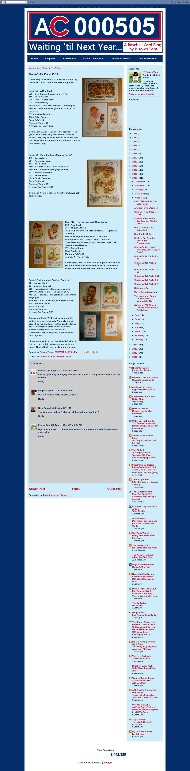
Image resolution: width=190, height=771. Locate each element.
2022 (135, 149)
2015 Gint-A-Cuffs (46, 356)
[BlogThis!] (88, 352)
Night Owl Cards (140, 368)
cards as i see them (142, 387)
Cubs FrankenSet (147, 58)
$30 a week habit (140, 545)
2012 (135, 353)
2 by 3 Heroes (139, 719)
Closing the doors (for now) (144, 596)
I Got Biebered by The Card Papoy (145, 202)
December (140, 181)
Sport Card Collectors (143, 465)
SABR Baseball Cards (143, 421)
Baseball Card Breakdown (145, 377)
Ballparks (50, 58)
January (139, 339)
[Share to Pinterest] (96, 352)
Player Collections (93, 58)
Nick (40, 408)
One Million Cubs (141, 705)
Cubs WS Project (120, 58)
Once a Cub (44, 370)
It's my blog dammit (141, 370)
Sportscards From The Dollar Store (143, 397)
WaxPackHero (139, 518)
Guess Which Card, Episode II (144, 228)
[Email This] (85, 352)
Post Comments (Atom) (55, 495)
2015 (135, 178)
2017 (135, 170)
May (137, 323)
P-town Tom (44, 425)
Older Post (114, 488)
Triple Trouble (138, 511)
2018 (135, 166)
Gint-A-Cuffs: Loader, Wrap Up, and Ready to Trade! (147, 249)
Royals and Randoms (143, 564)
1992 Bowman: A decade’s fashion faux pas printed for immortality (145, 426)
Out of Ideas (137, 605)
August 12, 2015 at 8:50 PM (68, 425)
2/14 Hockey (137, 401)
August (139, 198)
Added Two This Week (142, 557)
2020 (135, 158)
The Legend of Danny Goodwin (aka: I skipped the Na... (145, 298)
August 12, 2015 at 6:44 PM (57, 408)
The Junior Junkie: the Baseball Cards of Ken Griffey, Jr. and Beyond (143, 624)
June (138, 319)
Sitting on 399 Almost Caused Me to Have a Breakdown (146, 307)
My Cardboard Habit (142, 731)
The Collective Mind (142, 492)
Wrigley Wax (138, 612)
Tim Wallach (138, 450)
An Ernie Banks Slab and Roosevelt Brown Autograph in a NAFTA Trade (145, 710)
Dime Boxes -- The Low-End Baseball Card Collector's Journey (144, 591)
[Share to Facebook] (93, 352)
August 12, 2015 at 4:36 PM (59, 390)
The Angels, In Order (142, 555)
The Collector (139, 603)
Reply (41, 381)
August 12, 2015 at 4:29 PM (64, 370)
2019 (135, 162)
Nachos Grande (140, 408)
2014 (135, 344)
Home (34, 58)
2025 (135, 137)
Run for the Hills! (143, 234)
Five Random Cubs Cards (144, 615)
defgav (41, 390)
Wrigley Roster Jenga (143, 678)
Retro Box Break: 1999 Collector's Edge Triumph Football (144, 496)
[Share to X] (91, 352)
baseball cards (63, 356)
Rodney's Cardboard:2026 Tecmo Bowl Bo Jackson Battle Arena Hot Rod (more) (145, 470)
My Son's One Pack (141, 567)
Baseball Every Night (142, 666)
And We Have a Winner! (146, 208)
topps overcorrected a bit (143, 389)
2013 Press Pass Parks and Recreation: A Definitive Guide (144, 523)
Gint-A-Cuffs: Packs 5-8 (146, 280)
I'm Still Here (138, 734)
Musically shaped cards (143, 380)
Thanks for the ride (141, 659)
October (139, 190)
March (138, 331)
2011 (135, 357)
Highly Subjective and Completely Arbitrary (143, 575)
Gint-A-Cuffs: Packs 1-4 (146, 284)
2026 (135, 133)
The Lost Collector (141, 656)
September (140, 194)
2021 (135, 153)
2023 (135, 145)
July (137, 315)
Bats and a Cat (141, 288)
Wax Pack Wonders (142, 533)
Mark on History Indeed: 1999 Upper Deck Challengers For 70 (143, 632)
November (140, 185)
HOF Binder (69, 58)
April (137, 327)
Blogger (108, 762)
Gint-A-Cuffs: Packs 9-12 (146, 276)
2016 (135, 174)
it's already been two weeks (144, 548)
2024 (135, 141)
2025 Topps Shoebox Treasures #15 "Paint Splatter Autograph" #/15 (143, 455)
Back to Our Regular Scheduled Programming (144, 240)
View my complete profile (142, 94)
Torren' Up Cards (140, 479)
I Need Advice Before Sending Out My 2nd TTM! (145, 221)
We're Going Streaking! (146, 292)
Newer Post (37, 488)
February (140, 335)
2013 (135, 349)
